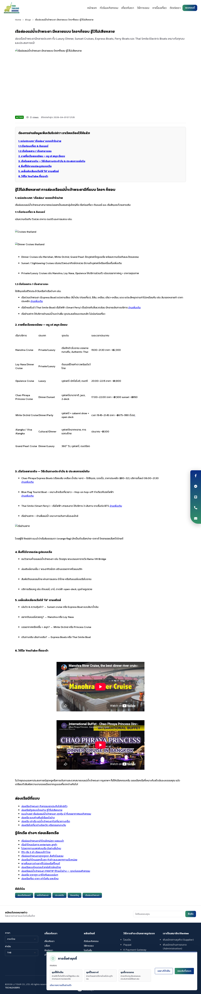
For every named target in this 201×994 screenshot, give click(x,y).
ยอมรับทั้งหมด (184, 971)
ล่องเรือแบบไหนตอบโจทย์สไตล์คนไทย (41, 867)
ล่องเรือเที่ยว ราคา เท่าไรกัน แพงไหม (40, 878)
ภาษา (7, 933)
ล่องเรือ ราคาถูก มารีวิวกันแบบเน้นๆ (39, 875)
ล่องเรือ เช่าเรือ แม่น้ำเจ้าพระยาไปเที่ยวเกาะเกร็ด (45, 821)
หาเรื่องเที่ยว (159, 8)
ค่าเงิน (8, 946)
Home (18, 19)
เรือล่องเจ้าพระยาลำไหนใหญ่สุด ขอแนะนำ (42, 841)
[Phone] (195, 507)
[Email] (195, 518)
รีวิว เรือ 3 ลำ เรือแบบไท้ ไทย (35, 852)
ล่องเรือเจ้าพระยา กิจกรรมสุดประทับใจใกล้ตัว (44, 806)
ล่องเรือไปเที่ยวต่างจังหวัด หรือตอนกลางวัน (43, 825)
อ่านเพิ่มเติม (36, 301)
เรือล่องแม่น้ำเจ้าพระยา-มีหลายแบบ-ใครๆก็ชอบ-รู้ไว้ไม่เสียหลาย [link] (64, 19)
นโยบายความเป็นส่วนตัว (60, 985)
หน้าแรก (92, 8)
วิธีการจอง (143, 8)
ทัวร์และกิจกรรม (109, 8)
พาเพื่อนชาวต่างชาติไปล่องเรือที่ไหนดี (40, 863)
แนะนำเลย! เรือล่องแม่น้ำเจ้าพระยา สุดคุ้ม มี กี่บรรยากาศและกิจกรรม (56, 814)
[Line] (195, 497)
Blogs (28, 19)
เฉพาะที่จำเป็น (164, 971)
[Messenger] (195, 486)
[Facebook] (195, 475)
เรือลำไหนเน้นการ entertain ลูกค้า (39, 844)
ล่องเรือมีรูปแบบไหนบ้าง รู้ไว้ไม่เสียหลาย (41, 810)
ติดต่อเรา (175, 8)
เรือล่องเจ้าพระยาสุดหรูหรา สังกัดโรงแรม (42, 856)
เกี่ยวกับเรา (127, 8)
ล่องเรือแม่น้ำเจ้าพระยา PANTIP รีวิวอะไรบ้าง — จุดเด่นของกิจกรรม (55, 871)
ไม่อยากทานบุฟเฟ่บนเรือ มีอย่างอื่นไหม (41, 848)
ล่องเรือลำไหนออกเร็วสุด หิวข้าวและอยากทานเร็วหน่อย (49, 859)
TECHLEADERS (12, 987)
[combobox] (21, 939)
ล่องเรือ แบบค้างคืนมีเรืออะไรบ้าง (38, 817)
